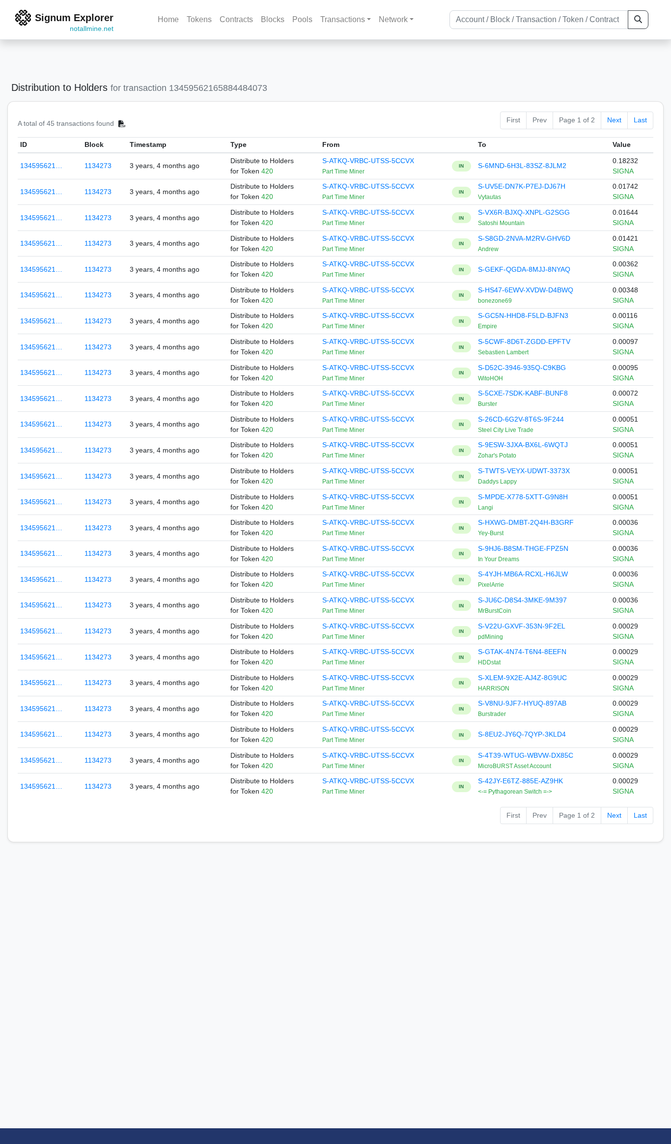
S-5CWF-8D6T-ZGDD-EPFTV (524, 341)
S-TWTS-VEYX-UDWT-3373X (524, 471)
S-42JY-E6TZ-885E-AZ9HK (520, 781)
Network (393, 19)
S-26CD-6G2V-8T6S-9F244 (521, 419)
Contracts (236, 19)
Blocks (272, 19)
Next (614, 120)
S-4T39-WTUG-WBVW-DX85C (525, 755)
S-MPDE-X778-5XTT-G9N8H (523, 497)
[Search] (638, 19)
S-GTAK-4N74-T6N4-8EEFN (522, 652)
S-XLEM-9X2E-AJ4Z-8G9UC (522, 678)
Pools (302, 19)
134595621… (41, 166)
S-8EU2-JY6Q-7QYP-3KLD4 (522, 734)
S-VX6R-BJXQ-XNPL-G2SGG (524, 212)
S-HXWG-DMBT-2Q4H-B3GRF (526, 522)
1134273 (98, 166)
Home (168, 19)
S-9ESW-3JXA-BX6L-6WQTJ (523, 445)
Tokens (199, 19)
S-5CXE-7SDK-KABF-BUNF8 (523, 393)
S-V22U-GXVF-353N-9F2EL (521, 626)
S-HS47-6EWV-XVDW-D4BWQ (525, 290)
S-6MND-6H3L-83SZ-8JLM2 (522, 166)
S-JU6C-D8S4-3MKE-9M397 (522, 600)
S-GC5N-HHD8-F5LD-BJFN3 (523, 315)
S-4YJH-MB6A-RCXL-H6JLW (523, 574)
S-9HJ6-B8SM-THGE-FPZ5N (523, 548)
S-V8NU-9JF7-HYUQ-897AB (522, 703)
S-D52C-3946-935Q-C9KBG (522, 368)
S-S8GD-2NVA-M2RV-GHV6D (524, 238)
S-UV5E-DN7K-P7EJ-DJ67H (521, 186)
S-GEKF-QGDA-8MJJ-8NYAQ (524, 269)
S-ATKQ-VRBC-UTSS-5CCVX (368, 161)
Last (640, 120)
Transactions (342, 19)
